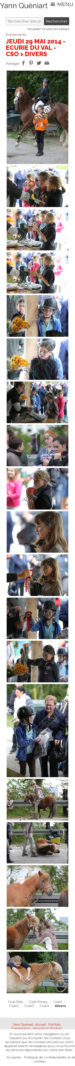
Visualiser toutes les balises (48, 29)
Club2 (14, 1006)
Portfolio (54, 1024)
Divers (60, 1006)
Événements (16, 35)
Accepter (13, 1057)
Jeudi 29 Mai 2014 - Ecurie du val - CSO (36, 48)
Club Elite (15, 1002)
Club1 (57, 1002)
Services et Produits (47, 1028)
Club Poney (38, 1002)
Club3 (29, 1006)
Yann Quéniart (23, 1024)
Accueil (40, 1024)
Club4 (44, 1006)
